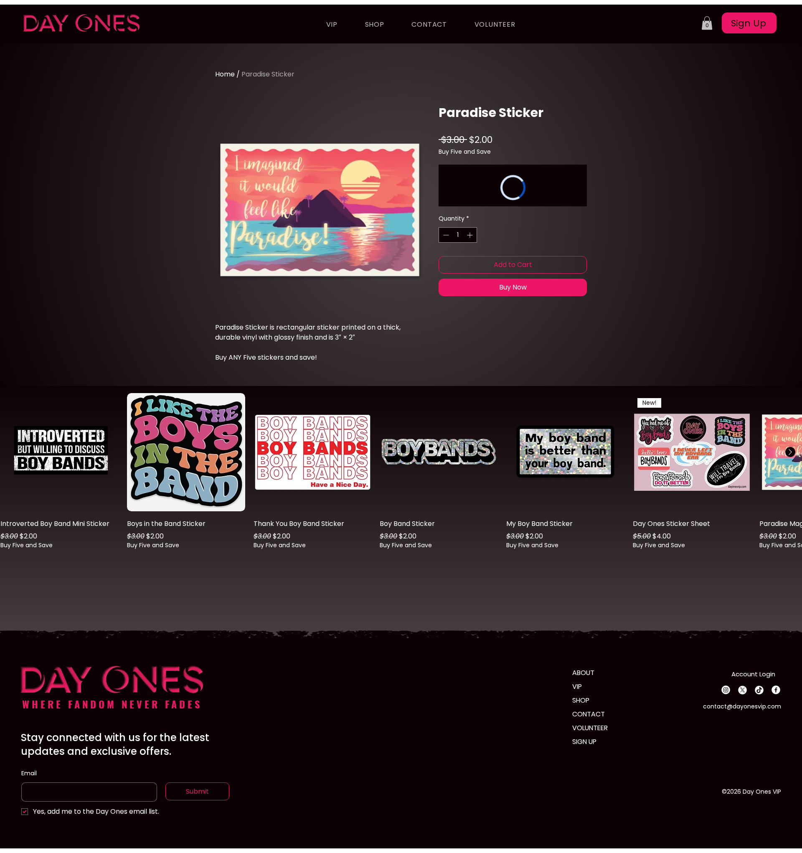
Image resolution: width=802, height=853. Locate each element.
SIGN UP (584, 741)
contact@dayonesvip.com (742, 706)
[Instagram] (726, 690)
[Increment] (470, 235)
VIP (577, 686)
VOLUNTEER (590, 728)
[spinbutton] (457, 235)
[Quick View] (59, 452)
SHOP (580, 700)
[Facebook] (776, 690)
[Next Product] (790, 452)
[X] (742, 690)
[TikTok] (759, 690)
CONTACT (588, 714)
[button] (707, 23)
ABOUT (583, 673)
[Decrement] (445, 235)
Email (29, 773)
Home (225, 74)
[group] (401, 477)
